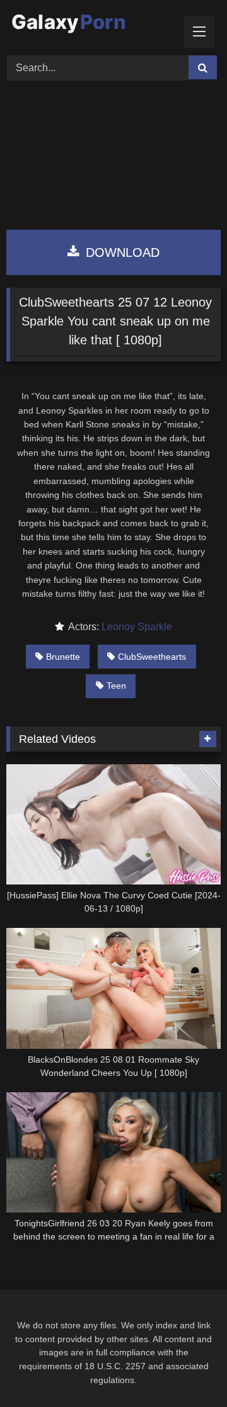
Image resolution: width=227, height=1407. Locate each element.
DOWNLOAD (121, 252)
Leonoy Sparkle (137, 626)
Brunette (63, 657)
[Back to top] (188, 1369)
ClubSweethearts (152, 657)
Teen (116, 686)
